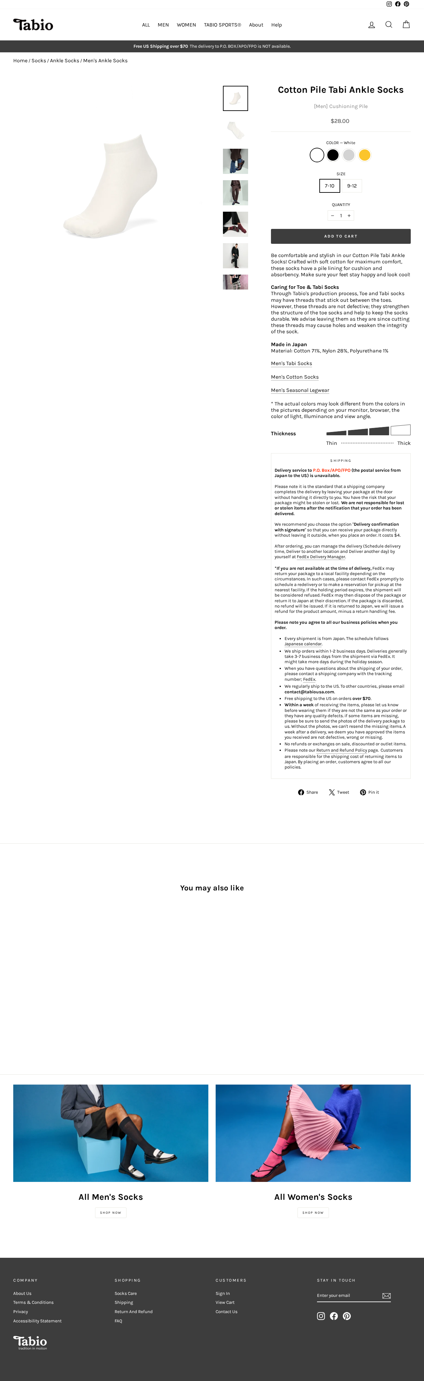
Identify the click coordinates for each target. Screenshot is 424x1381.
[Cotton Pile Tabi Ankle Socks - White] (18, 990)
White (317, 155)
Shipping (124, 1302)
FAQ (118, 1320)
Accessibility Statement (37, 1320)
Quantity (341, 204)
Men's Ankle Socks (105, 60)
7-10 (330, 186)
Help (276, 25)
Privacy (20, 1311)
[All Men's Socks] (110, 1133)
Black (333, 155)
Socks (38, 60)
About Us (22, 1293)
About (256, 25)
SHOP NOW (111, 1213)
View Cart (225, 1302)
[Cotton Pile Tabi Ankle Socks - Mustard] (44, 990)
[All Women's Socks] (313, 1133)
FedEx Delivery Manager (321, 556)
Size (341, 173)
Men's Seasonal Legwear (300, 390)
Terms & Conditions (33, 1302)
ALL (146, 25)
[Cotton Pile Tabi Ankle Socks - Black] (27, 990)
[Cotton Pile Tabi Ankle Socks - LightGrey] (35, 990)
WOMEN (186, 25)
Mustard (364, 155)
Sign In (223, 1293)
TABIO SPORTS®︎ (222, 25)
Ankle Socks (64, 60)
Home (20, 60)
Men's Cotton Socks (295, 377)
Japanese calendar (303, 643)
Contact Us (227, 1311)
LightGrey (348, 155)
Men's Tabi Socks (291, 363)
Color (340, 142)
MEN (163, 25)
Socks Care (126, 1293)
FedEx (309, 679)
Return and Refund (134, 1311)
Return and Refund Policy (341, 750)
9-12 (352, 186)
